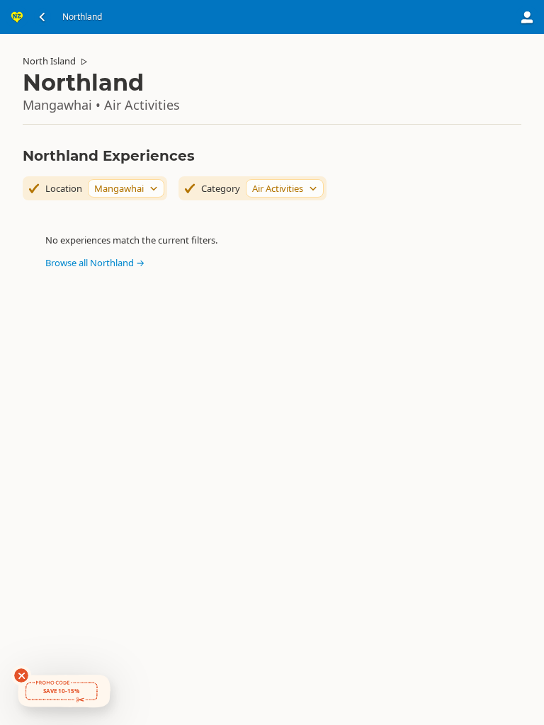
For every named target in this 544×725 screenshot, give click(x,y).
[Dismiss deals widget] (21, 675)
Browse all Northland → (94, 262)
